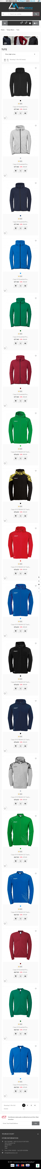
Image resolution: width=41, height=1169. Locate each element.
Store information (10, 1138)
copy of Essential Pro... (20, 107)
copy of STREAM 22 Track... (20, 452)
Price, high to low (20, 54)
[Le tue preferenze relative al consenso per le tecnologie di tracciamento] (37, 1165)
